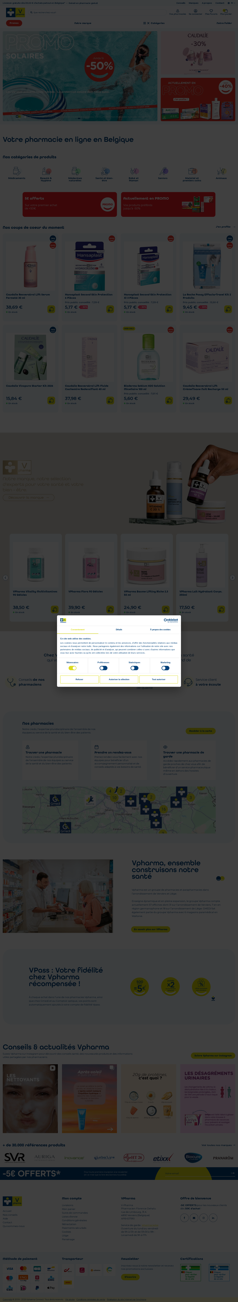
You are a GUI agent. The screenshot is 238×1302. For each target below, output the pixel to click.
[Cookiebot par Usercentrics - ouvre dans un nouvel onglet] (166, 620)
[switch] (103, 668)
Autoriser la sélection (119, 679)
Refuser (79, 679)
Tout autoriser (158, 679)
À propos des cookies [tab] (160, 629)
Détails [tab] (119, 629)
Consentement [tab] (78, 629)
